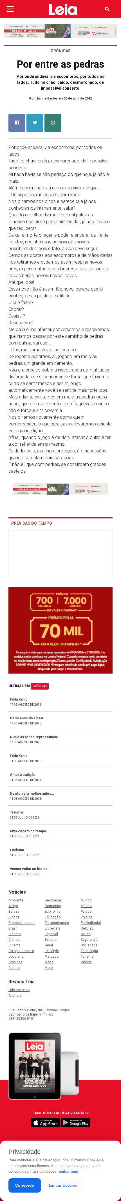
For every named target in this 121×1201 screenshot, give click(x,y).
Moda (49, 962)
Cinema (14, 945)
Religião (87, 928)
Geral (49, 945)
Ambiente (15, 900)
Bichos (13, 917)
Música (86, 906)
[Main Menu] (10, 9)
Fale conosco (19, 990)
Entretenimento (57, 923)
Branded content (21, 923)
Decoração (53, 900)
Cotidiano (15, 956)
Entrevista (52, 928)
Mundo (86, 900)
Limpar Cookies (63, 1185)
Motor (49, 968)
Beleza (13, 912)
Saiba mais (68, 1171)
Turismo (87, 956)
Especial (51, 934)
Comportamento (21, 951)
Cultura (14, 968)
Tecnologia (89, 951)
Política (86, 917)
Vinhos (86, 962)
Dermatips (53, 906)
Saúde (86, 934)
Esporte (51, 940)
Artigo (13, 906)
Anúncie (14, 996)
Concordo (24, 1185)
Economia (52, 912)
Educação (52, 917)
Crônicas (39, 686)
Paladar (87, 912)
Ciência (14, 940)
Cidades (14, 934)
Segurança (89, 940)
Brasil (12, 928)
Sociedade (89, 945)
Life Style (52, 951)
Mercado (52, 956)
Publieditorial (91, 923)
